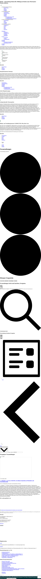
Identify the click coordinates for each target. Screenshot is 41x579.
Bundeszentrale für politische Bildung (8, 567)
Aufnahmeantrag (6, 39)
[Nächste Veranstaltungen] (2, 444)
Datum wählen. (10, 452)
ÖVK (3, 145)
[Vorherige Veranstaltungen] (21, 443)
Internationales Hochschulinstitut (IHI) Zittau (9, 563)
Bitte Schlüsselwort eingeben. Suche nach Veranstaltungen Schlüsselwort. (11, 288)
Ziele (5, 8)
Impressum (1, 523)
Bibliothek (3, 31)
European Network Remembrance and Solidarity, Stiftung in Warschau (13, 568)
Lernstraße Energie (9, 17)
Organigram (6, 37)
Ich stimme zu (9, 578)
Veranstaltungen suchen (3, 331)
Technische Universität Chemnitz (7, 562)
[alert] (20, 280)
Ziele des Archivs (7, 13)
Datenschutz (14, 578)
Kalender (3, 41)
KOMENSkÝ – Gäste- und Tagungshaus (8, 556)
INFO (3, 144)
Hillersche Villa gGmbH (6, 561)
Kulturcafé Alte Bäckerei (6, 552)
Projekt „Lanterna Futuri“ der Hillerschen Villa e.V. (10, 555)
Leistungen (6, 32)
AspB (1, 543)
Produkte (5, 9)
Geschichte (6, 34)
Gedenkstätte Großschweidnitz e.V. (7, 570)
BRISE (3, 146)
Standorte (5, 33)
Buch (5, 28)
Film (4, 27)
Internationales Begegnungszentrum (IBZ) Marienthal (10, 569)
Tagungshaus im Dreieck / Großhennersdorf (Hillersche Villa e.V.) (12, 554)
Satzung (5, 38)
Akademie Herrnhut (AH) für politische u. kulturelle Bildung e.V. (12, 553)
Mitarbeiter (5, 35)
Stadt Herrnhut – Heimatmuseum (7, 557)
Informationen (6, 7)
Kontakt (3, 43)
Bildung (3, 86)
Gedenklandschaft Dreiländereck (11, 18)
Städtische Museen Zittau (6, 566)
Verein (3, 36)
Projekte (5, 10)
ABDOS (1, 546)
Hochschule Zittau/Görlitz (6, 564)
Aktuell (5, 25)
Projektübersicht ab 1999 (10, 16)
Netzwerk (5, 29)
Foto (4, 26)
